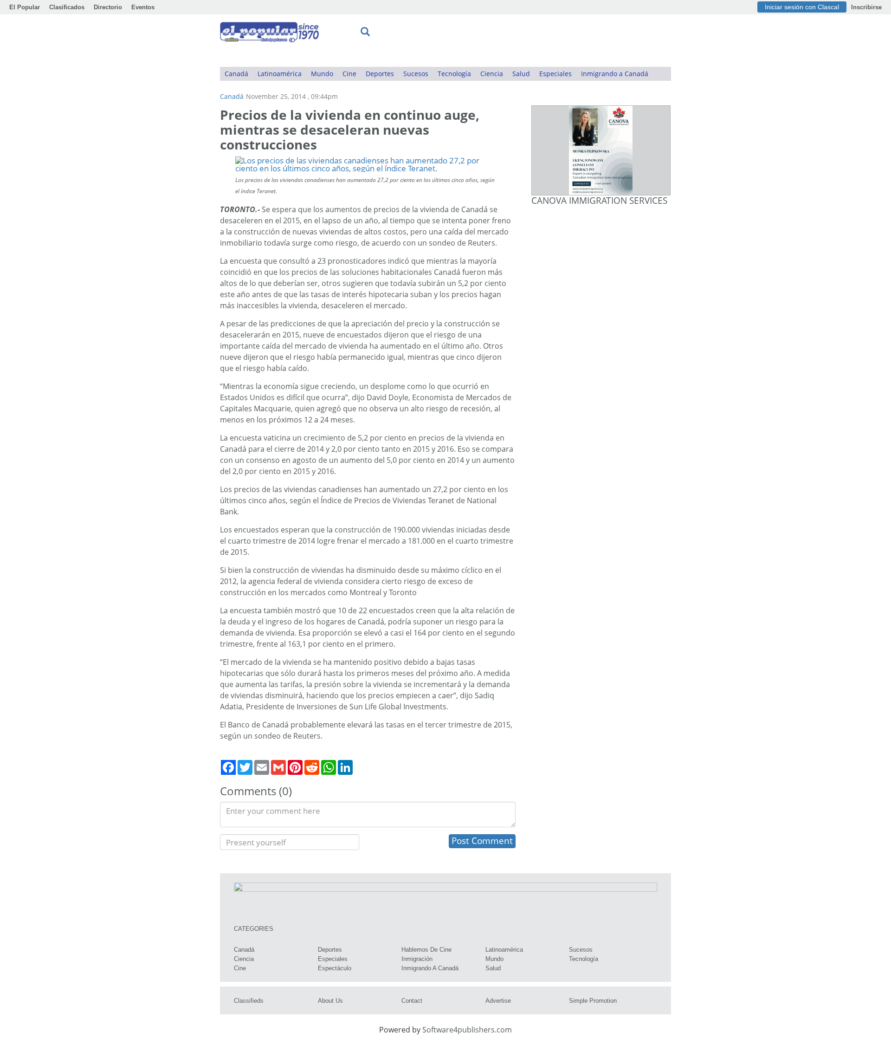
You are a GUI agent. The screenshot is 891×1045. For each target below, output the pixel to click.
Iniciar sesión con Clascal (802, 7)
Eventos (143, 7)
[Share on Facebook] (228, 767)
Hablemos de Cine (426, 949)
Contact (411, 1000)
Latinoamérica (280, 73)
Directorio (108, 7)
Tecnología (454, 73)
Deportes (380, 73)
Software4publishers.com (467, 1030)
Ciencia (491, 73)
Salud (521, 73)
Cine (349, 73)
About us (330, 1000)
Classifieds (249, 1000)
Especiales (555, 73)
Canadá (236, 73)
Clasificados (66, 7)
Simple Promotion (593, 1000)
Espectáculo (334, 968)
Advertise (498, 1000)
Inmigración (417, 958)
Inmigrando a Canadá (614, 73)
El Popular (24, 7)
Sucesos (415, 73)
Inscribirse (866, 7)
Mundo (322, 73)
